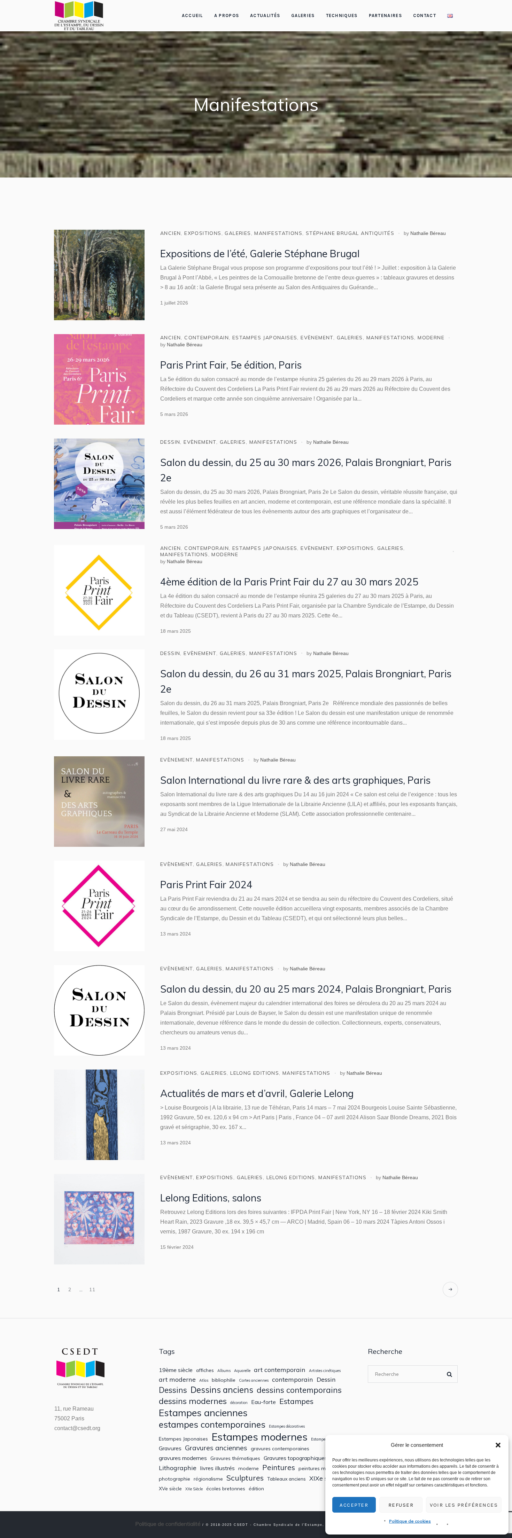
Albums (224, 1371)
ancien (170, 233)
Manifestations (278, 233)
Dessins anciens (222, 1390)
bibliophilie (223, 1380)
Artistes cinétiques (325, 1371)
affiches (205, 1370)
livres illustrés (217, 1468)
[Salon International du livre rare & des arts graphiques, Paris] (99, 801)
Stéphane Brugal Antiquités (350, 233)
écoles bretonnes (225, 1488)
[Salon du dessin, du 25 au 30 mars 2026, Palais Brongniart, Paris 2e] (99, 484)
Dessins (173, 1390)
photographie (174, 1479)
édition (256, 1488)
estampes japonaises (264, 337)
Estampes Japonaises (183, 1439)
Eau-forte (263, 1402)
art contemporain (279, 1369)
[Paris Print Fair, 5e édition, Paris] (99, 379)
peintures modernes (321, 1468)
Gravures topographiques (295, 1458)
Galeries (238, 233)
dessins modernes (193, 1401)
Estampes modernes (259, 1437)
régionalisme (208, 1479)
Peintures (278, 1467)
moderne (431, 337)
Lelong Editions (254, 1073)
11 (92, 1289)
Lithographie (177, 1468)
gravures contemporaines (280, 1448)
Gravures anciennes (216, 1448)
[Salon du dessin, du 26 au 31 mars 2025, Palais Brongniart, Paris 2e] (99, 694)
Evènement (317, 337)
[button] (498, 1445)
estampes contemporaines (212, 1424)
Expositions (202, 233)
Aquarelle (242, 1371)
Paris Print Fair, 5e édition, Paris (231, 365)
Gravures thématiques (235, 1458)
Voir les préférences (464, 1505)
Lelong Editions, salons (210, 1198)
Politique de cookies (410, 1521)
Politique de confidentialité (168, 1523)
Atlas (203, 1380)
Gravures (170, 1448)
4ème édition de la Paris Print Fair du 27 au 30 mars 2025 (289, 582)
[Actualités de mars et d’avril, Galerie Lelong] (99, 1115)
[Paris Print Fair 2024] (99, 906)
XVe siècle (170, 1488)
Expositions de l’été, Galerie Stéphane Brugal (260, 253)
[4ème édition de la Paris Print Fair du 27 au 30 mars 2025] (99, 590)
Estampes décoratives (287, 1426)
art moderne (177, 1379)
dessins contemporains (299, 1390)
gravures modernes (183, 1458)
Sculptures (245, 1477)
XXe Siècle (194, 1489)
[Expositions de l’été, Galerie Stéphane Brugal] (99, 275)
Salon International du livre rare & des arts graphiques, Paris (295, 780)
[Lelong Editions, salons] (99, 1219)
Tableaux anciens (286, 1479)
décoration (239, 1403)
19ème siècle (176, 1370)
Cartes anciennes (254, 1380)
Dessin (170, 442)
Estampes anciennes (203, 1412)
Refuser (401, 1505)
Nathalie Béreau (428, 233)
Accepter (354, 1505)
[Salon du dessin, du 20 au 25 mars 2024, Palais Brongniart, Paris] (99, 1010)
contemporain (206, 337)
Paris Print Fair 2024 (206, 884)
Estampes (296, 1401)
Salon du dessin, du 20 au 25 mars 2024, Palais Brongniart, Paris (305, 989)
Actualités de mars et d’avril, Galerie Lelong (257, 1093)
